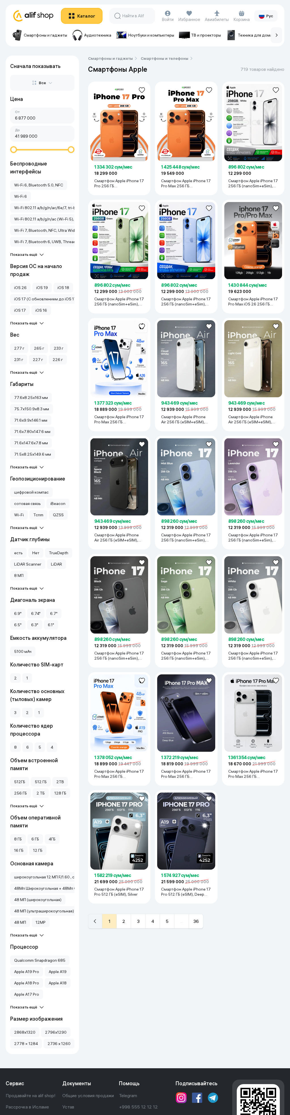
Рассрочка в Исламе (27, 1107)
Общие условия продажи (88, 1095)
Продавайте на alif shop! (31, 1095)
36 (196, 921)
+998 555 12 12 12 (138, 1107)
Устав (68, 1107)
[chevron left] (95, 921)
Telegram (128, 1095)
